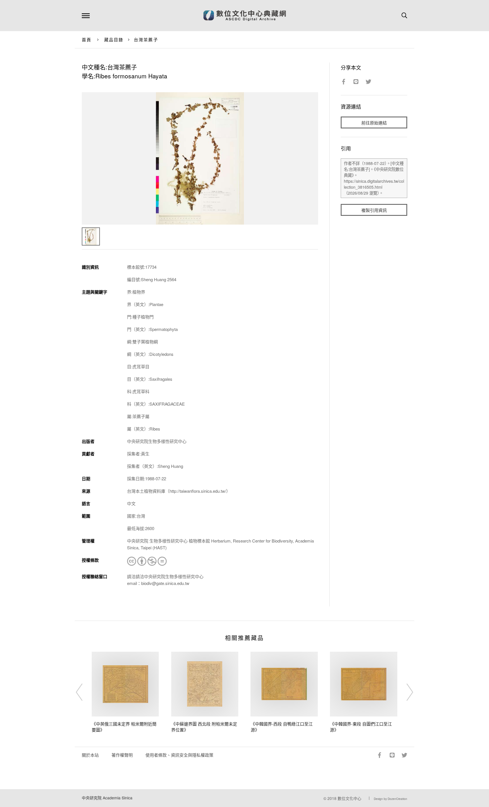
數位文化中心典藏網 (244, 15)
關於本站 (90, 755)
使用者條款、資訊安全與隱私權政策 (179, 755)
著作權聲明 (122, 755)
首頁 (87, 39)
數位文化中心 (349, 798)
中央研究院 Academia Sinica (107, 797)
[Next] (405, 692)
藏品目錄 (114, 39)
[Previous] (84, 692)
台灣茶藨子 (146, 39)
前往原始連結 (374, 123)
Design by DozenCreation (390, 799)
